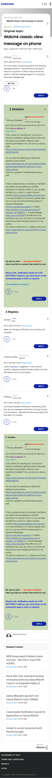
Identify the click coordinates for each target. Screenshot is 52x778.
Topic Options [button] (44, 24)
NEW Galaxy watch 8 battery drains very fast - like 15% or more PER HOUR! (24, 660)
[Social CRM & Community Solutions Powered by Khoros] (42, 747)
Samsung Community (13, 17)
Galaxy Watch (27, 62)
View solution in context (16, 284)
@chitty (14, 367)
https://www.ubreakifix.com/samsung (29, 195)
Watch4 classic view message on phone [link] (23, 21)
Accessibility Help (9, 755)
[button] (44, 57)
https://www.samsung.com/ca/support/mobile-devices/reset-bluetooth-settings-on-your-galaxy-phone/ (26, 167)
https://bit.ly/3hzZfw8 (15, 215)
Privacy (4, 764)
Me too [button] (11, 84)
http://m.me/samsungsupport (18, 207)
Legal (3, 768)
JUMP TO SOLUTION (22, 27)
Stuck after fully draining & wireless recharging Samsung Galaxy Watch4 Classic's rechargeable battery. (25, 680)
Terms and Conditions (11, 760)
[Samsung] (7, 4)
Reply (41, 96)
